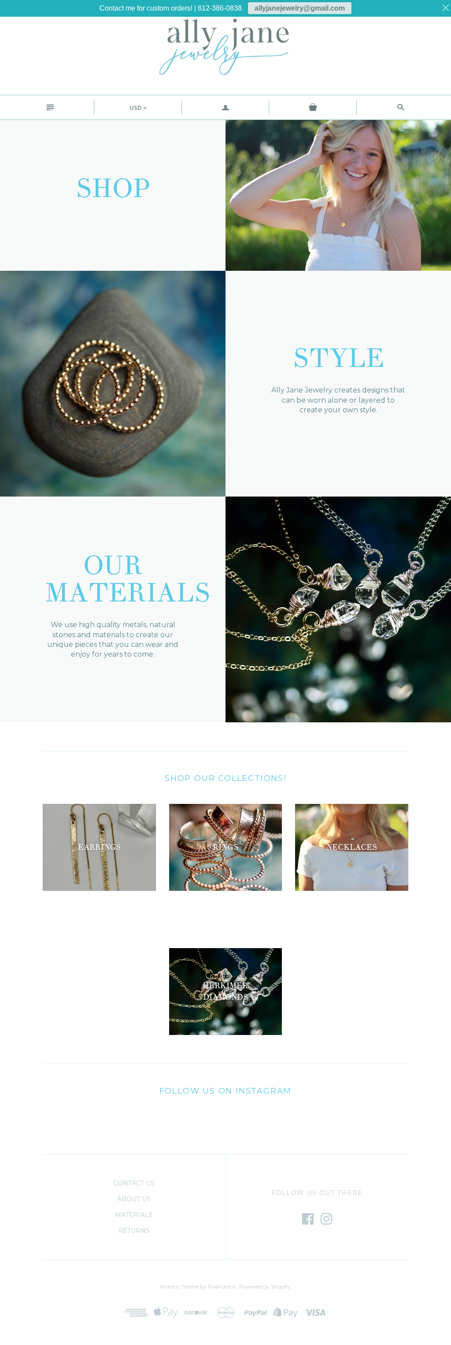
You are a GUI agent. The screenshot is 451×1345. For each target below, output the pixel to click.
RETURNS (134, 1231)
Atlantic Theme (179, 1286)
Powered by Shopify (264, 1286)
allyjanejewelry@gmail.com (300, 8)
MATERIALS (134, 1215)
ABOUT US (134, 1199)
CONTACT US (134, 1183)
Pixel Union (222, 1286)
